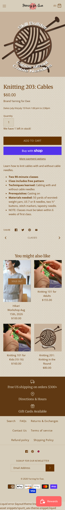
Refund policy (20, 440)
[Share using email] (36, 230)
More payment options (32, 158)
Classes (32, 237)
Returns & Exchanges (44, 421)
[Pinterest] (32, 451)
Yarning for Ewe (20, 101)
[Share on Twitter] (22, 230)
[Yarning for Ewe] (32, 6)
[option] (32, 44)
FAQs (23, 421)
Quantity (8, 115)
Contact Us (19, 430)
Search (11, 421)
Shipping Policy (44, 440)
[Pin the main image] (29, 230)
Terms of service (42, 430)
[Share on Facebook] (16, 230)
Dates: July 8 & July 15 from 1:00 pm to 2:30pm (26, 108)
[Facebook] (26, 451)
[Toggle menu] (4, 5)
